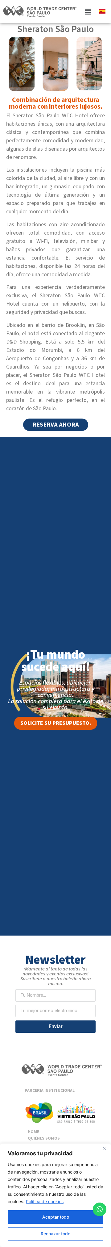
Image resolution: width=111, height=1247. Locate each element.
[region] (55, 1195)
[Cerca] (104, 1148)
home (33, 1132)
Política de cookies (45, 1201)
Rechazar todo (55, 1233)
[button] (88, 11)
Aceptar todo (55, 1217)
